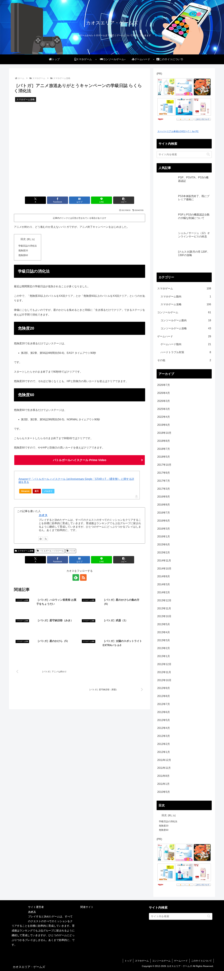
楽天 (37, 491)
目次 (23, 239)
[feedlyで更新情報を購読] (40, 539)
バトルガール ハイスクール (52, 551)
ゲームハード (181, 960)
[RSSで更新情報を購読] (46, 539)
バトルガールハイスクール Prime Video (79, 460)
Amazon (25, 491)
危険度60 (23, 255)
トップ (128, 960)
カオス (43, 515)
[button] (123, 200)
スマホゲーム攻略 (25, 551)
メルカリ (48, 491)
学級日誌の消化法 (27, 245)
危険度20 (23, 250)
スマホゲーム (142, 960)
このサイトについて (201, 960)
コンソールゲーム (161, 960)
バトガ (72, 551)
